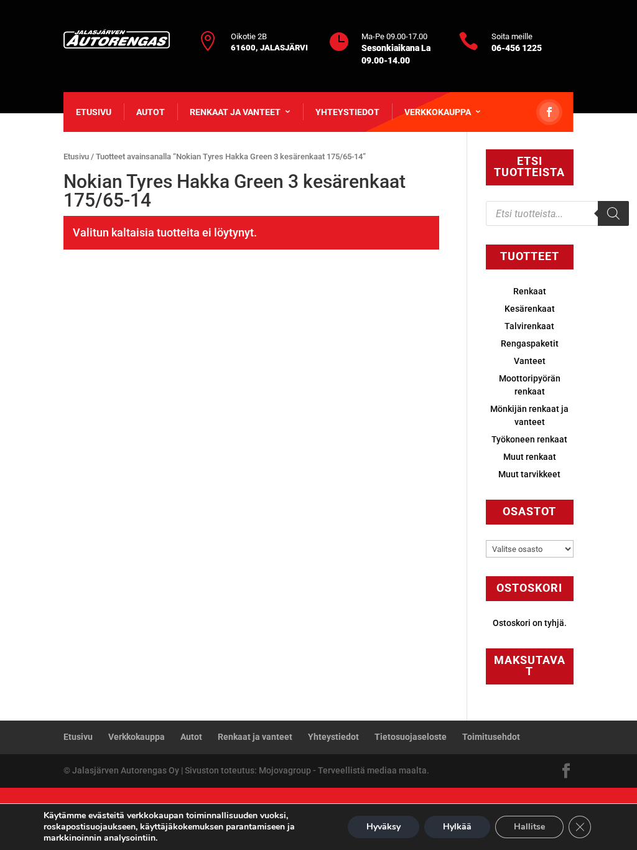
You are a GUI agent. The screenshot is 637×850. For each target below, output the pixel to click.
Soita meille (511, 36)
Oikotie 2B (249, 36)
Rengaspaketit (530, 343)
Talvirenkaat (529, 326)
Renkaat (529, 291)
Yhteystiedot (347, 112)
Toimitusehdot (491, 737)
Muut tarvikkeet (529, 474)
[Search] (613, 213)
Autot (150, 112)
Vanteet (530, 361)
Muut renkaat (529, 457)
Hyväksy (383, 827)
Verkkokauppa (437, 112)
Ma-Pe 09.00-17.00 (394, 36)
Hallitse (529, 827)
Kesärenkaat (529, 309)
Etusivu (93, 112)
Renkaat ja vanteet (235, 112)
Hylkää (457, 827)
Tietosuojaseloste (410, 737)
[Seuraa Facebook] (549, 112)
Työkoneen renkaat (529, 439)
